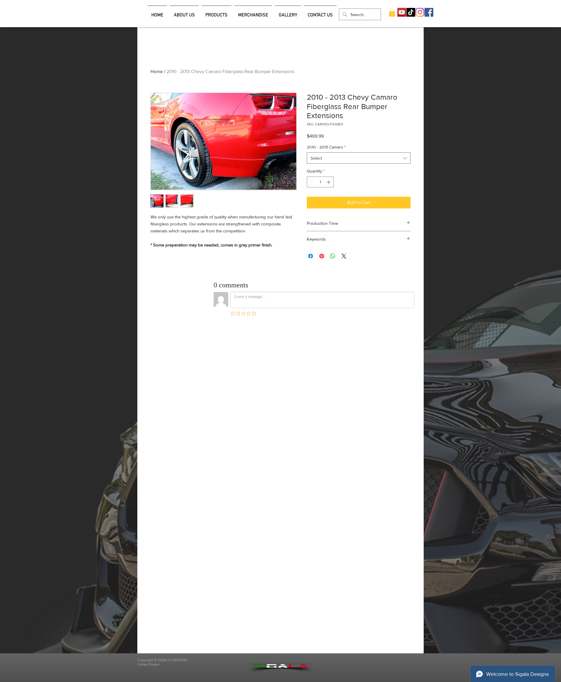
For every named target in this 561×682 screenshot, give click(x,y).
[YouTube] (401, 12)
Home (156, 71)
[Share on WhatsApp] (332, 256)
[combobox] (359, 158)
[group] (280, 58)
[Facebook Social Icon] (429, 12)
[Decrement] (311, 182)
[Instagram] (419, 12)
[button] (392, 12)
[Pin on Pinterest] (321, 256)
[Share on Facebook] (310, 256)
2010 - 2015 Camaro (326, 147)
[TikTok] (410, 12)
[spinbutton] (320, 182)
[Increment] (329, 182)
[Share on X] (343, 256)
